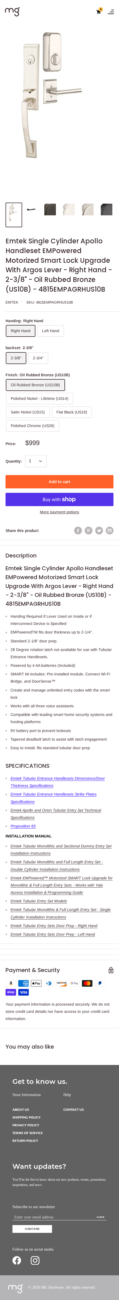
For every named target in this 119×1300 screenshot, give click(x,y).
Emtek (12, 302)
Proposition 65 (23, 826)
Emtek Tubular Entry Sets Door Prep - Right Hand (54, 925)
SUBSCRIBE (32, 1228)
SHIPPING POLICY (26, 1117)
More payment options (59, 512)
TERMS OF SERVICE (27, 1133)
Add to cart (59, 481)
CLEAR (100, 1217)
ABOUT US (20, 1110)
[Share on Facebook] (78, 530)
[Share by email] (109, 530)
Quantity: (14, 461)
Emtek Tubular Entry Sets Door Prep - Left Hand (53, 934)
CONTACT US (73, 1110)
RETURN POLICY (25, 1141)
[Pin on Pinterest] (88, 530)
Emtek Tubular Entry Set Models (39, 901)
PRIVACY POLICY (25, 1125)
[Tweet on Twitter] (99, 530)
